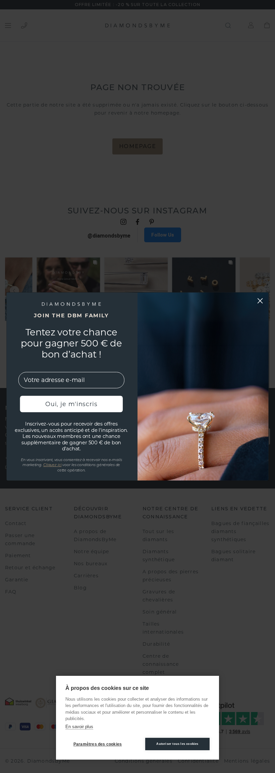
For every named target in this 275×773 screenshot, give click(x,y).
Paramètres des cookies (97, 744)
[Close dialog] (260, 300)
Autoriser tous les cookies (177, 744)
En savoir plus (79, 726)
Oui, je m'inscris (71, 403)
